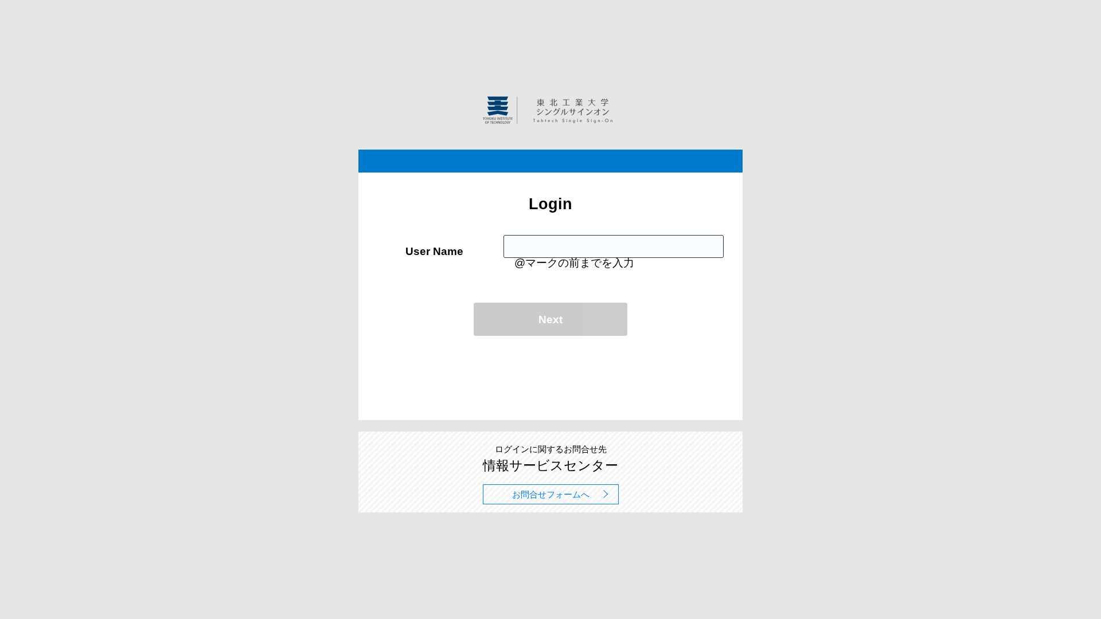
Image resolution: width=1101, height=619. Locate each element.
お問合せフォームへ (550, 494)
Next (550, 320)
